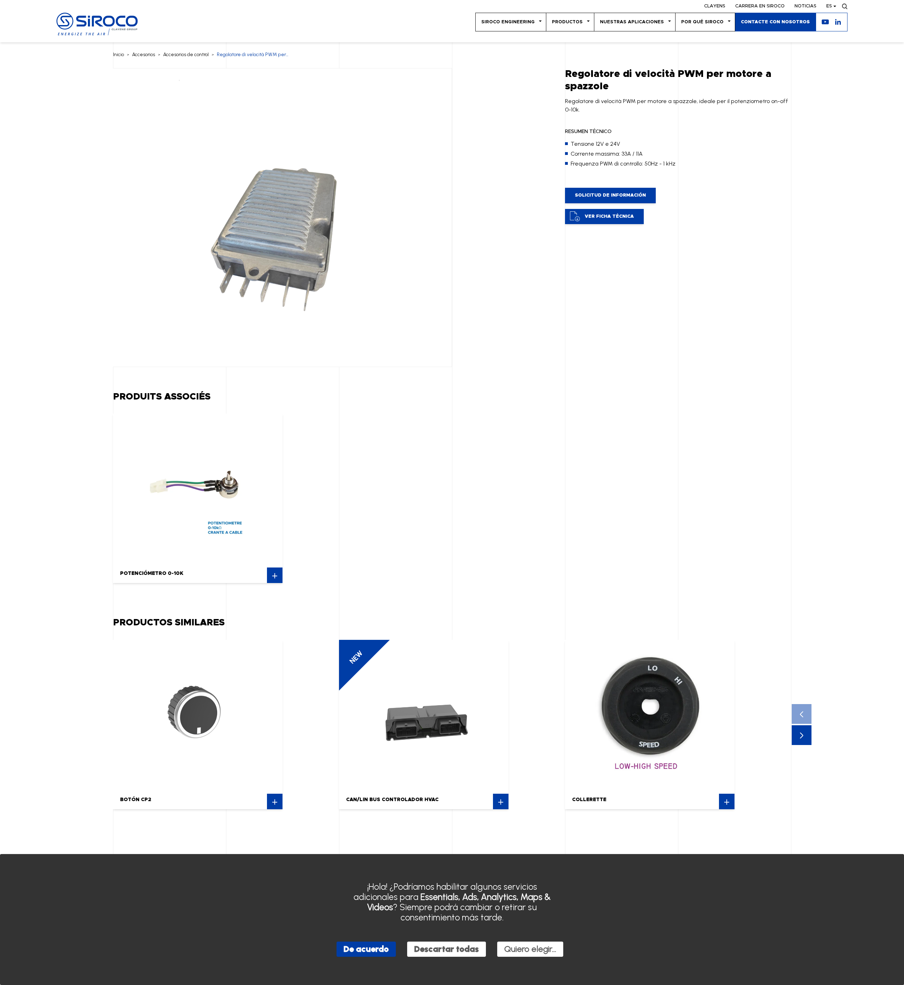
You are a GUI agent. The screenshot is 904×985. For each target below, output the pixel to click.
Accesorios (143, 55)
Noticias (805, 6)
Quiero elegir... (530, 949)
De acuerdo (366, 949)
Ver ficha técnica (609, 216)
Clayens (714, 6)
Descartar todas (446, 949)
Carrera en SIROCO (760, 6)
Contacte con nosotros (775, 22)
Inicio (118, 55)
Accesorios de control (186, 55)
